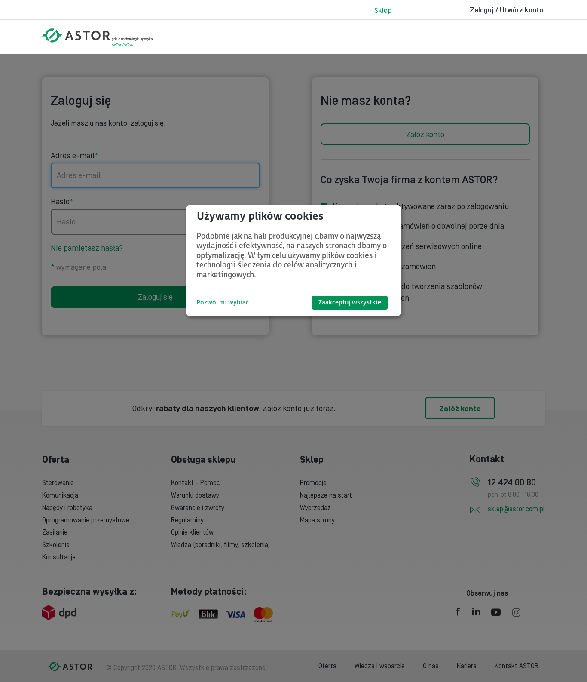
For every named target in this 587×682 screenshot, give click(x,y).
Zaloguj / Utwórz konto (506, 10)
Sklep (383, 10)
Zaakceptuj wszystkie (349, 302)
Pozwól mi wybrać (222, 302)
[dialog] (293, 260)
